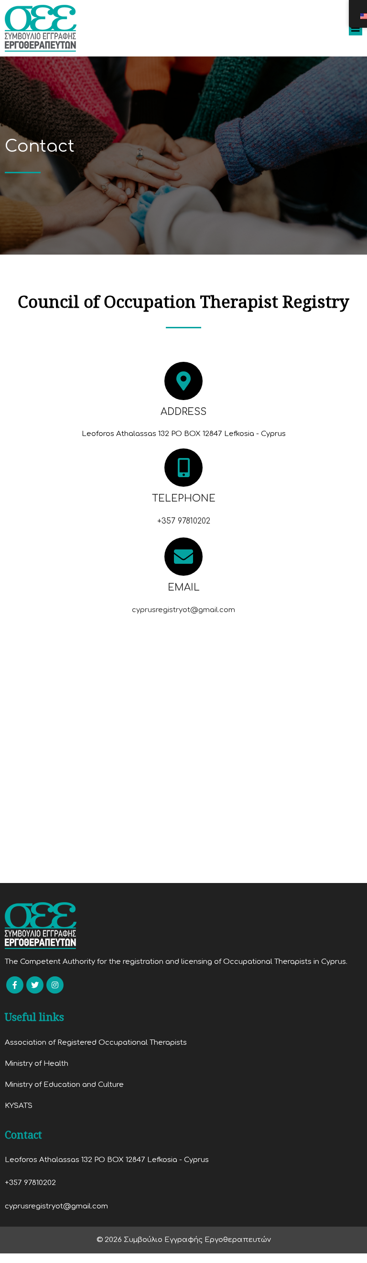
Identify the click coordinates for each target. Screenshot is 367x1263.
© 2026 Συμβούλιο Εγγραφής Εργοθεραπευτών (184, 1240)
